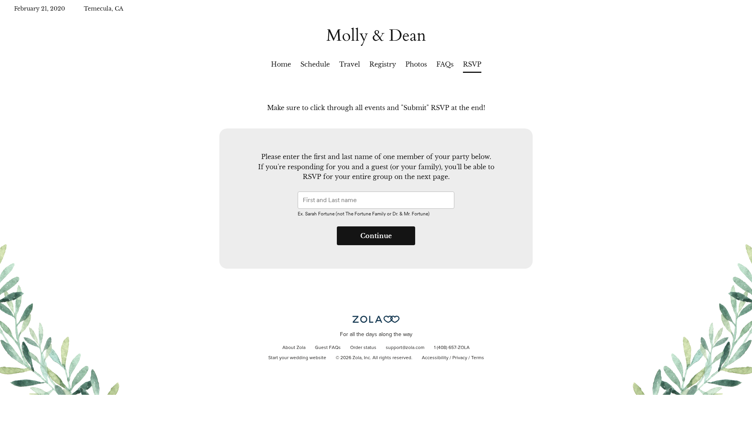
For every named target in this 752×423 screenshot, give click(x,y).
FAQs (445, 64)
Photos (416, 64)
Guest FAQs (328, 347)
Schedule (315, 64)
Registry (382, 64)
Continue (376, 236)
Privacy (459, 358)
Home (281, 64)
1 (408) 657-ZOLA (452, 347)
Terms (477, 358)
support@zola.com (405, 347)
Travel (349, 64)
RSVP (472, 64)
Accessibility (435, 358)
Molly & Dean (376, 35)
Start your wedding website (297, 358)
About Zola (294, 347)
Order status (363, 347)
